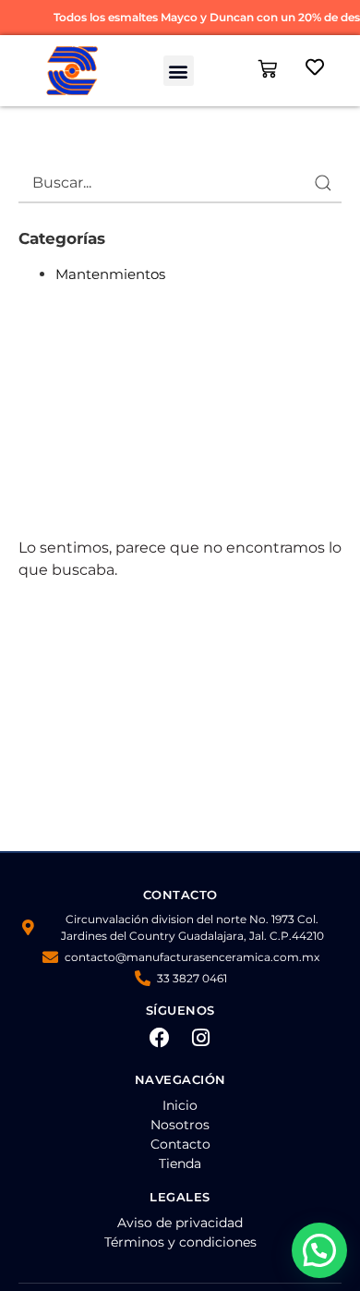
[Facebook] (159, 1037)
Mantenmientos (110, 274)
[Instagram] (201, 1037)
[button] (178, 70)
